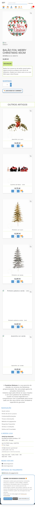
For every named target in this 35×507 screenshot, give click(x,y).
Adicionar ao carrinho (13, 91)
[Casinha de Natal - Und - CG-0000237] (17, 169)
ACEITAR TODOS (8, 498)
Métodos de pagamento (9, 421)
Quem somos (6, 411)
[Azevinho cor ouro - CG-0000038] (17, 123)
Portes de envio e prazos (9, 413)
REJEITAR (15, 498)
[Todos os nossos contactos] (20, 6)
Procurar (31, 3)
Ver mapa (6, 445)
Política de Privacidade (9, 429)
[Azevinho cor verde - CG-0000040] (17, 350)
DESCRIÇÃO (8, 64)
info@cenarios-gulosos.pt (9, 448)
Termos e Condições (8, 426)
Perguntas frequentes (8, 424)
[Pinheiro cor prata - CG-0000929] (17, 259)
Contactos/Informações (9, 416)
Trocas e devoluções (8, 419)
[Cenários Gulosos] (3, 2)
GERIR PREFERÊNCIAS (24, 498)
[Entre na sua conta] (11, 6)
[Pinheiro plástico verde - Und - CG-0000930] (17, 304)
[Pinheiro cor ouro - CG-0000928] (17, 214)
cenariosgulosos (8, 463)
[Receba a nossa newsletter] (15, 6)
